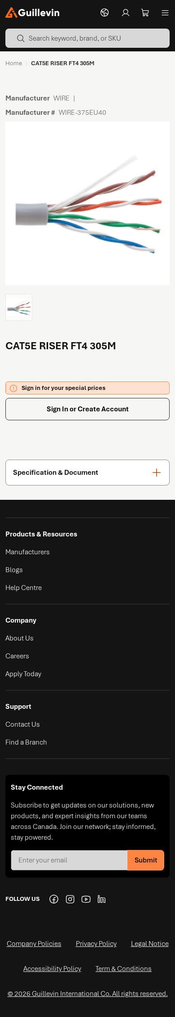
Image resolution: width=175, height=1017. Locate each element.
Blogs (14, 569)
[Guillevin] (32, 12)
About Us (19, 638)
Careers (17, 656)
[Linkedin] (102, 899)
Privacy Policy (96, 943)
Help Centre (23, 587)
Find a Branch (26, 742)
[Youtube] (86, 899)
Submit (146, 860)
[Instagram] (70, 899)
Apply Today (23, 674)
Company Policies (34, 943)
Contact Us (22, 724)
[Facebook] (53, 899)
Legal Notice (150, 943)
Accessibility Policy (52, 968)
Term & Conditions (124, 968)
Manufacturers (27, 552)
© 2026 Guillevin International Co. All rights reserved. (88, 993)
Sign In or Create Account (88, 409)
